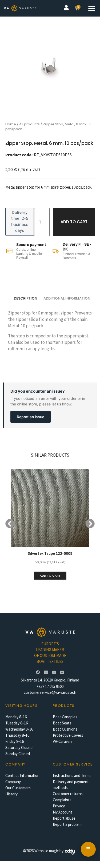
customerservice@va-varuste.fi (50, 692)
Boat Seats (62, 723)
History (11, 793)
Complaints (62, 799)
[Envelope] (62, 672)
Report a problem (67, 824)
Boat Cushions (65, 729)
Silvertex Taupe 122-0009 (50, 553)
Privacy (59, 805)
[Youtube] (54, 672)
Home (10, 124)
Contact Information (22, 775)
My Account (62, 812)
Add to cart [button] (50, 575)
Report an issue (30, 416)
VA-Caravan (62, 741)
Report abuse (64, 818)
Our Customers (18, 787)
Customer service (73, 764)
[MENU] (88, 849)
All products (29, 124)
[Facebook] (38, 672)
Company (13, 781)
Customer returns (68, 793)
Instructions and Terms (72, 775)
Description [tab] (25, 298)
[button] (91, 8)
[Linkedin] (46, 672)
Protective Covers (68, 735)
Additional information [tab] (66, 298)
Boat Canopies (65, 716)
